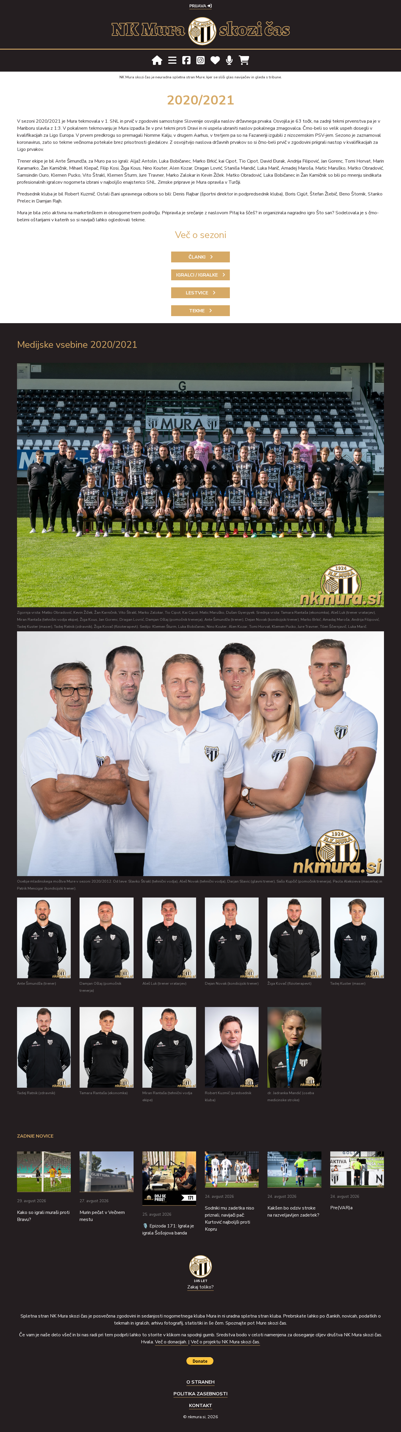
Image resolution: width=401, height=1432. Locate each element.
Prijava (198, 6)
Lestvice (197, 293)
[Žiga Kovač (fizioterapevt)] (294, 938)
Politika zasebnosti (200, 1394)
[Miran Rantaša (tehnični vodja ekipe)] (169, 1047)
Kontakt (200, 1405)
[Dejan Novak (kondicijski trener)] (232, 938)
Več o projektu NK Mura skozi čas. (225, 1342)
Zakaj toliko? (200, 1287)
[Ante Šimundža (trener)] (44, 938)
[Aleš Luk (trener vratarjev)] (169, 938)
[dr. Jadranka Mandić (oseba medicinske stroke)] (294, 1047)
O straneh (200, 1382)
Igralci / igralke (197, 275)
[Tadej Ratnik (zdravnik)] (44, 1047)
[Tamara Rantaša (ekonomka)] (106, 1047)
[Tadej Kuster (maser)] (357, 938)
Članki (196, 257)
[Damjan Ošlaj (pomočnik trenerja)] (106, 938)
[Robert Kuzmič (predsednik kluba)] (232, 1047)
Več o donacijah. (171, 1342)
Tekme (197, 311)
